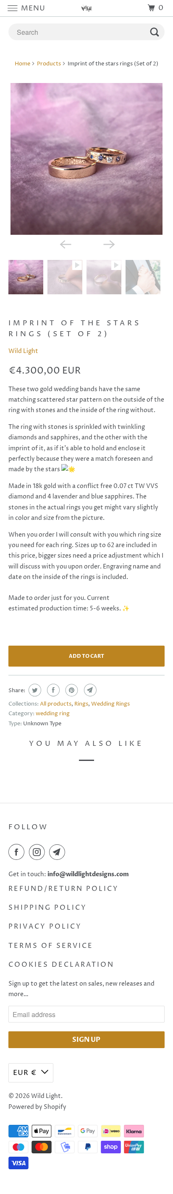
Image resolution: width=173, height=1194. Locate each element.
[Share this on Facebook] (52, 690)
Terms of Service (50, 945)
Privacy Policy (45, 926)
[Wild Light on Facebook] (18, 852)
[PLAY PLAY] (86, 158)
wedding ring (53, 713)
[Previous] (64, 244)
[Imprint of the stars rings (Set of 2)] (86, 158)
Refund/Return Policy (63, 888)
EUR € (25, 1073)
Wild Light (23, 351)
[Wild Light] (86, 8)
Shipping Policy (47, 907)
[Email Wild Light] (58, 852)
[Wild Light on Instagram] (38, 852)
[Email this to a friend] (89, 690)
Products (49, 63)
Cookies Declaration (61, 964)
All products (55, 704)
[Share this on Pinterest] (70, 690)
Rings (81, 704)
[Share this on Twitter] (33, 690)
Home (22, 63)
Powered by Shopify (37, 1107)
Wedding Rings (110, 704)
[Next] (108, 244)
